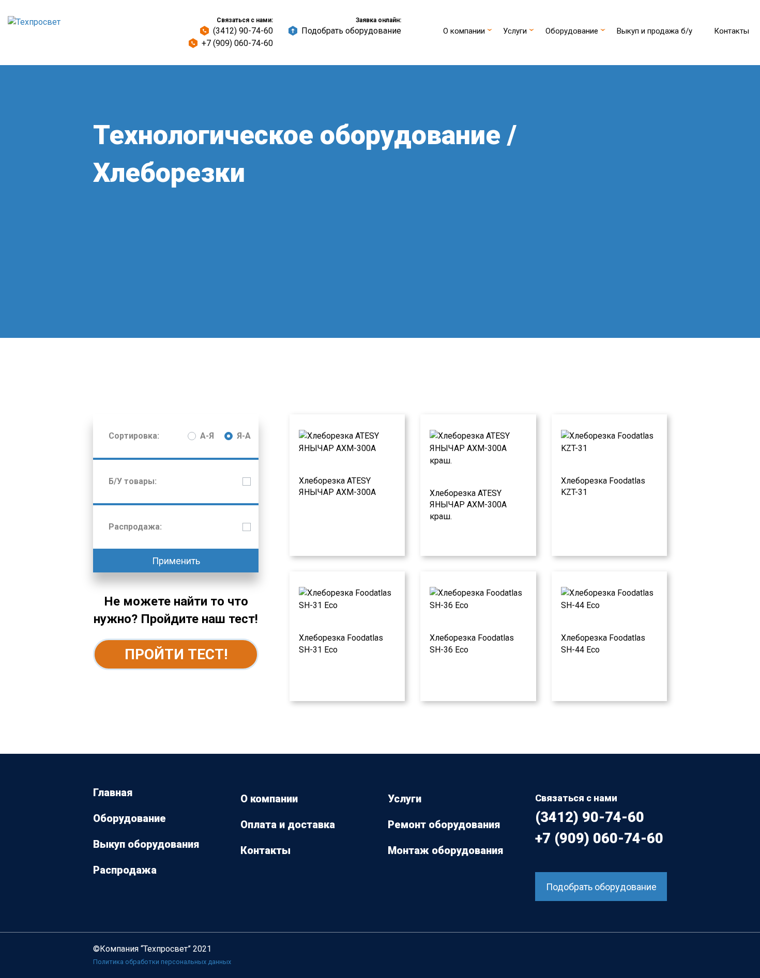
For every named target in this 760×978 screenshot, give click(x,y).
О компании (464, 31)
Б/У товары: (133, 481)
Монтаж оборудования (445, 850)
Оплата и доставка (287, 824)
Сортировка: (134, 436)
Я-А (244, 436)
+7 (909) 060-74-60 (237, 43)
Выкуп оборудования (146, 844)
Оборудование (571, 31)
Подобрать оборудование (351, 31)
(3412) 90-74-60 (243, 31)
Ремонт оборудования (444, 824)
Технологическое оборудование (296, 135)
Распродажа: (135, 527)
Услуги (515, 31)
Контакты (731, 31)
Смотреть (310, 421)
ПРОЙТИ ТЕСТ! (176, 654)
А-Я (207, 436)
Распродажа (125, 870)
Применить (176, 560)
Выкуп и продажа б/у (654, 31)
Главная (112, 792)
